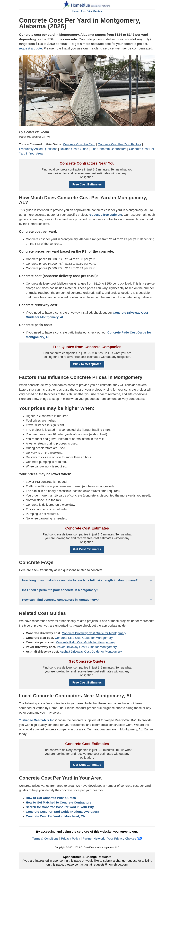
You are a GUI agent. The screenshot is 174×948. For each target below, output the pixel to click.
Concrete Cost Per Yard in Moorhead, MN (55, 816)
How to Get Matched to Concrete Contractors (58, 802)
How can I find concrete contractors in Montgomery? (60, 599)
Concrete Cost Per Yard (79, 144)
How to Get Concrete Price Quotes (51, 798)
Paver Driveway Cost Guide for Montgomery (87, 647)
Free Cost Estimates (87, 184)
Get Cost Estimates (87, 549)
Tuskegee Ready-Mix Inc (37, 720)
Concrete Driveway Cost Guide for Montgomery (94, 633)
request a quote (30, 48)
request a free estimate (105, 214)
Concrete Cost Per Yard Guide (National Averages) (62, 811)
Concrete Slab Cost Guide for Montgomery (84, 637)
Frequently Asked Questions (38, 149)
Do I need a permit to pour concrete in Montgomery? (60, 590)
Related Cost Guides (74, 149)
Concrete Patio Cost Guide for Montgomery (85, 642)
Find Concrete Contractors (108, 149)
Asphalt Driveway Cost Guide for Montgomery (91, 651)
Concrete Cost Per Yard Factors (119, 144)
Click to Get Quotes (87, 364)
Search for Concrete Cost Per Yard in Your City (60, 807)
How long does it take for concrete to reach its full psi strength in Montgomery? (80, 580)
